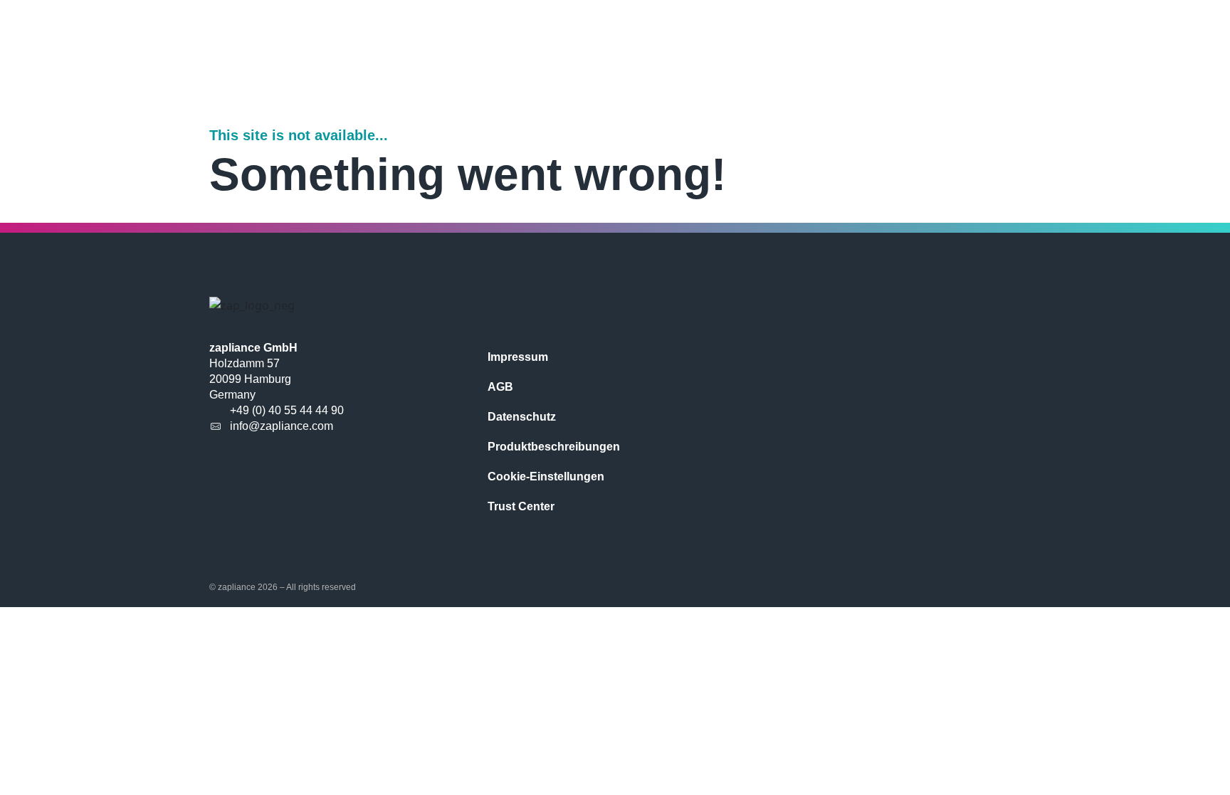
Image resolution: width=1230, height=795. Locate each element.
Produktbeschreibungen (554, 447)
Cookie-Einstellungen (546, 476)
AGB (500, 387)
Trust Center (521, 506)
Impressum (518, 357)
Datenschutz (522, 417)
